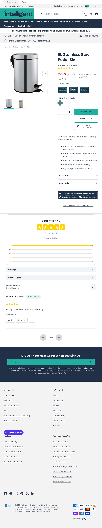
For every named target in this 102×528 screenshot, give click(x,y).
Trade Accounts (60, 441)
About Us (8, 400)
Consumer (11, 2)
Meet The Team (11, 405)
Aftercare (57, 410)
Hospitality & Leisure (62, 476)
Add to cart (86, 112)
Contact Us (9, 395)
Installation (58, 400)
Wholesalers (59, 461)
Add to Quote (86, 118)
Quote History (10, 441)
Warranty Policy (11, 456)
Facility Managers (61, 456)
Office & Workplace (62, 471)
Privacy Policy (59, 420)
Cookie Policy (59, 415)
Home (6, 47)
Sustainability (10, 420)
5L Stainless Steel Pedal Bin (20, 47)
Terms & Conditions (13, 461)
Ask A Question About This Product (78, 205)
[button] (96, 14)
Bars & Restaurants (62, 481)
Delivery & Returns (12, 451)
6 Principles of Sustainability (17, 415)
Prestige (61, 65)
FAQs (55, 395)
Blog (6, 410)
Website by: (79, 518)
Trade (24, 2)
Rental (56, 405)
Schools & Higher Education (66, 466)
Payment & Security (13, 446)
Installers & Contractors (64, 451)
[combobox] (60, 14)
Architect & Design (61, 446)
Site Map (57, 425)
